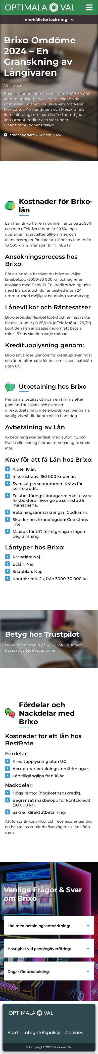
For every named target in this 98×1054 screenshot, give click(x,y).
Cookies (74, 1032)
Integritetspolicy (41, 1032)
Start (13, 1032)
